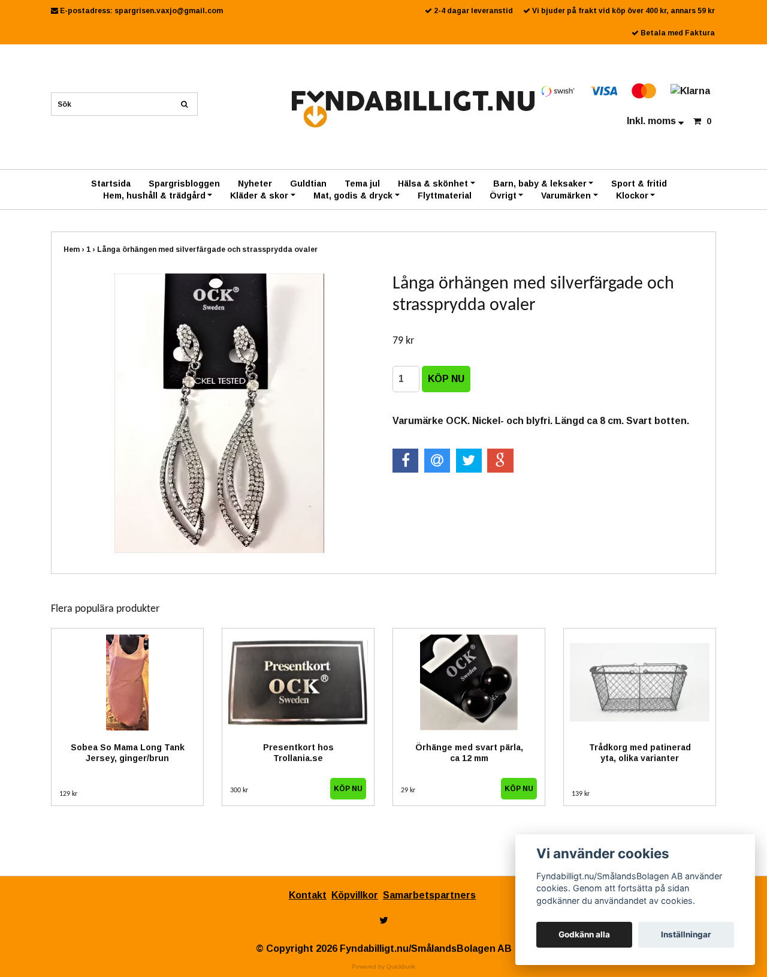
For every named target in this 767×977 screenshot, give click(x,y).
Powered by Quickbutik (383, 966)
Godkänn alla (584, 934)
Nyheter (255, 183)
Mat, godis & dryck (352, 195)
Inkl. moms (652, 121)
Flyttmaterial (445, 195)
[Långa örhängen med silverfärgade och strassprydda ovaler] (219, 413)
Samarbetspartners (429, 895)
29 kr (408, 790)
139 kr (581, 794)
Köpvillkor (354, 895)
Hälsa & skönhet (433, 183)
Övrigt (503, 195)
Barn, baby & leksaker (540, 183)
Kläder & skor (259, 195)
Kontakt (308, 895)
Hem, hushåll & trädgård (154, 195)
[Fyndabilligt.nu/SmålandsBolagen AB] (413, 108)
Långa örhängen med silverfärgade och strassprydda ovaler (208, 249)
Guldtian (308, 183)
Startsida (111, 183)
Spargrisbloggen (184, 183)
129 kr (68, 794)
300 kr (239, 790)
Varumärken (566, 195)
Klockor (632, 195)
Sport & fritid (639, 183)
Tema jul (362, 183)
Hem (75, 249)
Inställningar (686, 934)
